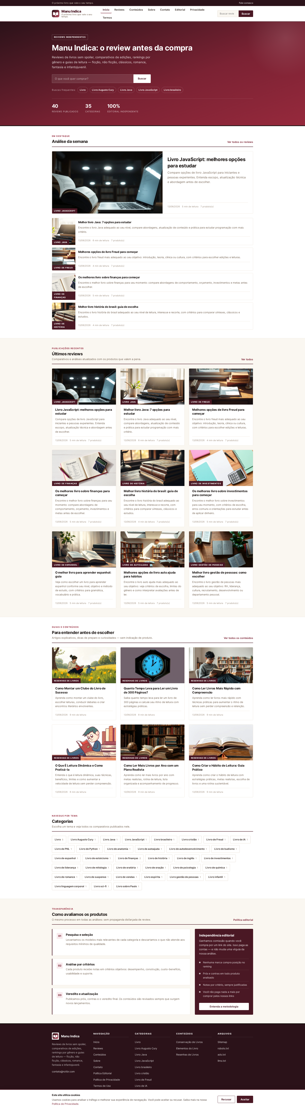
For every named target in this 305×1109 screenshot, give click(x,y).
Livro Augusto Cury (103, 89)
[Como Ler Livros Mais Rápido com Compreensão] (221, 665)
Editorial (180, 9)
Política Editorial (102, 1073)
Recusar (226, 1099)
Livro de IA (240, 839)
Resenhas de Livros (66, 681)
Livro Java (126, 89)
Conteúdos (136, 9)
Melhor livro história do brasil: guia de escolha (108, 307)
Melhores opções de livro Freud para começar (108, 252)
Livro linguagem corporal (70, 886)
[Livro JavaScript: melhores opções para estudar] (107, 182)
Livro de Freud (63, 267)
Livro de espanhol (65, 565)
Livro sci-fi (101, 886)
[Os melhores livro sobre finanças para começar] (63, 286)
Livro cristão (190, 839)
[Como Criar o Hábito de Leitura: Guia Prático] (221, 743)
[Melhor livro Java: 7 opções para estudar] (63, 231)
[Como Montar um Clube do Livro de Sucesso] (84, 665)
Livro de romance (66, 877)
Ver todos (247, 359)
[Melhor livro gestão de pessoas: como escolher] (221, 549)
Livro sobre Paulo (127, 886)
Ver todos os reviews (240, 141)
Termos (107, 17)
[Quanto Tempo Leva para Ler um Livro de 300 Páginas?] (152, 665)
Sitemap (222, 1041)
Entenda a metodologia (224, 1006)
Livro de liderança (66, 867)
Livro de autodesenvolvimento (188, 848)
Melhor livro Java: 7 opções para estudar (104, 222)
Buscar (246, 13)
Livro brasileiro (172, 89)
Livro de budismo (225, 848)
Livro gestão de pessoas (207, 565)
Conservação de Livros (189, 1041)
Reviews (119, 9)
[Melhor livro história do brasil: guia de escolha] (63, 316)
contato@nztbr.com (63, 1071)
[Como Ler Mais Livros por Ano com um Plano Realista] (152, 743)
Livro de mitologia (97, 867)
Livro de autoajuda (135, 565)
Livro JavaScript (148, 89)
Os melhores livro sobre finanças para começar (109, 277)
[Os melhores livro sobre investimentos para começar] (221, 468)
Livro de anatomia (118, 848)
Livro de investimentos (206, 483)
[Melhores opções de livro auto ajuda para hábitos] (152, 549)
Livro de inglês (187, 858)
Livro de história (59, 325)
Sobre (151, 9)
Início (106, 9)
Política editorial (243, 919)
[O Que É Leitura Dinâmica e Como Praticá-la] (84, 743)
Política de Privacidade (106, 1079)
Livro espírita (153, 877)
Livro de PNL (63, 848)
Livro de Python (89, 848)
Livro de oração (155, 867)
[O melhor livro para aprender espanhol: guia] (84, 549)
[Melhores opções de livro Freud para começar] (63, 259)
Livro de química (216, 867)
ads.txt (222, 1054)
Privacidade (197, 9)
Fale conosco (246, 3)
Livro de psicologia (185, 867)
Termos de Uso (102, 1085)
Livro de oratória (127, 867)
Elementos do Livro (187, 1048)
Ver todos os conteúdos (238, 637)
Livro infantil (216, 877)
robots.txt (223, 1048)
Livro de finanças (60, 295)
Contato (165, 9)
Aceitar (245, 1099)
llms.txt (222, 1060)
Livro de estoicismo (98, 858)
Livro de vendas (126, 877)
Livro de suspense (97, 877)
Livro (83, 89)
